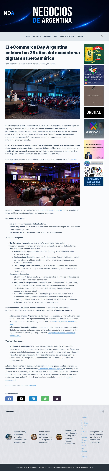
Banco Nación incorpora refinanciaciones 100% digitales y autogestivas (45, 437)
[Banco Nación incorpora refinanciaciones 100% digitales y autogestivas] (34, 437)
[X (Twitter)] (21, 398)
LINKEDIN (80, 36)
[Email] (57, 398)
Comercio (24, 64)
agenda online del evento (52, 210)
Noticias (36, 36)
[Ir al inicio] (49, 16)
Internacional (33, 64)
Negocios (43, 64)
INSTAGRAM (47, 36)
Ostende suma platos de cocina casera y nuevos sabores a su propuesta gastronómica (71, 437)
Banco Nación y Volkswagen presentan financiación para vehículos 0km (20, 437)
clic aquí (32, 385)
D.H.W (91, 467)
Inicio (28, 36)
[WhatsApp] (45, 398)
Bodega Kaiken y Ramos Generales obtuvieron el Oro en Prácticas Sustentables (96, 437)
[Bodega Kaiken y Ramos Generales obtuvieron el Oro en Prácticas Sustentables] (84, 437)
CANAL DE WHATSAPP (67, 36)
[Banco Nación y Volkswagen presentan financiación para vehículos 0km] (8, 437)
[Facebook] (9, 398)
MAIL (55, 36)
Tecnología (51, 64)
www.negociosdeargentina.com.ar (43, 467)
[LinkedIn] (33, 398)
